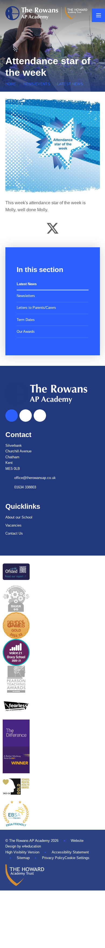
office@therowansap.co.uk (35, 478)
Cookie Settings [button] (77, 858)
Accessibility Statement (70, 852)
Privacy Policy (53, 858)
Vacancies (13, 525)
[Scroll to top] (11, 415)
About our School (18, 517)
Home (10, 84)
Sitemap (23, 858)
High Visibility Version (22, 852)
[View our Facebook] (25, 415)
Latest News (70, 84)
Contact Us (14, 533)
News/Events (36, 84)
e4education (31, 846)
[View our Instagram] (40, 415)
